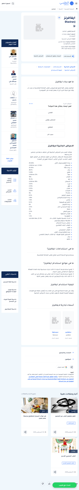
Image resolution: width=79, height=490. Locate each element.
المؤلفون (68, 359)
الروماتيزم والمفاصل (13, 103)
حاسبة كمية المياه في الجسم (10, 300)
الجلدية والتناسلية (13, 62)
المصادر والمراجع (65, 352)
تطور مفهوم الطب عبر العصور (65, 416)
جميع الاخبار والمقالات (28, 394)
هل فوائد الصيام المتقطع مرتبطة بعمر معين (34, 417)
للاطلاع (50, 127)
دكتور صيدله (13, 150)
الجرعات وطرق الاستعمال (53, 56)
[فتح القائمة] (75, 3)
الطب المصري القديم (68, 456)
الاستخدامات (67, 56)
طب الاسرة (13, 84)
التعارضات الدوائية (44, 67)
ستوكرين (68, 332)
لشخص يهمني (50, 120)
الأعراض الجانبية (38, 56)
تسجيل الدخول (6, 3)
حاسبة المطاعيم (10, 309)
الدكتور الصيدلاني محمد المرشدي (13, 144)
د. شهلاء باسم (13, 98)
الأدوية (61, 9)
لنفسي (50, 112)
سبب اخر (50, 134)
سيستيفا (55, 332)
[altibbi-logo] (67, 3)
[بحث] (13, 3)
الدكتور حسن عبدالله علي (12, 79)
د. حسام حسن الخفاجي (13, 120)
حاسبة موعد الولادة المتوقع (11, 291)
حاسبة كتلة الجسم (9, 282)
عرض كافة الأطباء (9, 159)
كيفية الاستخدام (56, 70)
